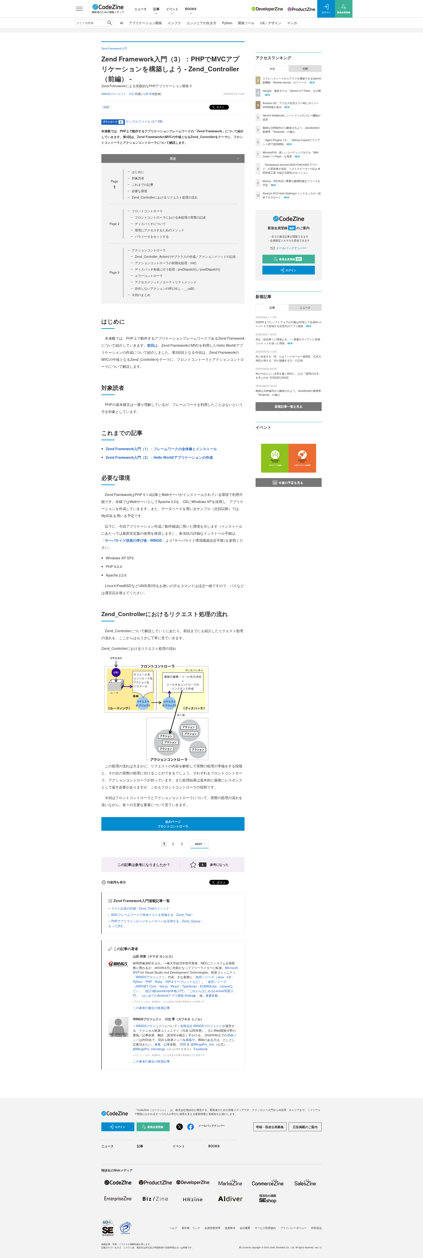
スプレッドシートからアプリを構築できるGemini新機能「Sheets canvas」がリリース (292, 80)
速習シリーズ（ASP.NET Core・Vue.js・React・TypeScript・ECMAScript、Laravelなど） (183, 986)
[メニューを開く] (79, 9)
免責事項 (230, 1228)
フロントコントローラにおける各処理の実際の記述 (170, 217)
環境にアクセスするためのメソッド (159, 230)
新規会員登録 (290, 259)
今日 (272, 69)
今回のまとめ (141, 295)
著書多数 (212, 995)
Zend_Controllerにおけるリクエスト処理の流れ (165, 197)
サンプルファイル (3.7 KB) (144, 121)
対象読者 (138, 178)
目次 (173, 158)
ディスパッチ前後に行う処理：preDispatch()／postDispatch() (177, 269)
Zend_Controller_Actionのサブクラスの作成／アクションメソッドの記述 (185, 256)
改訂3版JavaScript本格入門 (164, 991)
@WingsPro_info (202, 1044)
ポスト (220, 107)
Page (114, 223)
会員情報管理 (212, 1228)
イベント (172, 9)
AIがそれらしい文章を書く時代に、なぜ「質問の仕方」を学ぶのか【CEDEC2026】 (288, 375)
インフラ (174, 22)
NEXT (198, 844)
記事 (156, 9)
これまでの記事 (142, 184)
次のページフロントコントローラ (173, 823)
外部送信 (316, 1228)
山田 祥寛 (148, 94)
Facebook (201, 1049)
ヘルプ (173, 1228)
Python (227, 22)
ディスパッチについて (150, 223)
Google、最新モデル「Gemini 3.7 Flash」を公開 (292, 90)
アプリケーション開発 (145, 22)
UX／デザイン (270, 22)
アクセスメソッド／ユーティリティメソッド (166, 282)
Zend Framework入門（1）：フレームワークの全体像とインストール (161, 448)
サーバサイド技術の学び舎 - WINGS (133, 540)
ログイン (291, 270)
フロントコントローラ (147, 211)
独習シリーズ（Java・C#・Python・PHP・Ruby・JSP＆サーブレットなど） (183, 979)
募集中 (190, 1039)
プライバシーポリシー (293, 1228)
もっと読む (116, 925)
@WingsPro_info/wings (149, 1049)
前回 (150, 345)
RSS (183, 1044)
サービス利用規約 (265, 1228)
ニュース (140, 9)
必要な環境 (139, 191)
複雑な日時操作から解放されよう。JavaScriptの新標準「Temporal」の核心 (291, 129)
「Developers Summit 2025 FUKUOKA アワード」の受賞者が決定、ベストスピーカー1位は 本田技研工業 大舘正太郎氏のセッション (291, 168)
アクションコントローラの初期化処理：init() (166, 263)
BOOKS (190, 9)
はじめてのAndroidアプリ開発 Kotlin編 (169, 995)
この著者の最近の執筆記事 (151, 1008)
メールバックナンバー (291, 248)
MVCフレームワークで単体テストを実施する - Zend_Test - (152, 914)
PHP (106, 107)
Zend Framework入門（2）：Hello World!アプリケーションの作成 (159, 457)
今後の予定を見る (290, 482)
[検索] (109, 23)
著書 (157, 1044)
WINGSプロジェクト (150, 977)
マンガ (292, 22)
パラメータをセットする (152, 236)
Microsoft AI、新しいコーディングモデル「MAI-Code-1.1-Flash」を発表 (291, 154)
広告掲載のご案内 (305, 1127)
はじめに (138, 171)
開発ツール (246, 22)
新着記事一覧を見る (288, 406)
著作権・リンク (191, 1228)
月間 (305, 69)
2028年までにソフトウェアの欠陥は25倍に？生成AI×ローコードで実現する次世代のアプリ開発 (289, 324)
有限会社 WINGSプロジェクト (201, 1026)
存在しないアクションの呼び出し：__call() (165, 288)
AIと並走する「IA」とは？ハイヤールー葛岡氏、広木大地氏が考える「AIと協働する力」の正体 (288, 358)
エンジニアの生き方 (201, 22)
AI (121, 22)
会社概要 (245, 1228)
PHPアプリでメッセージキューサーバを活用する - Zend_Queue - (156, 921)
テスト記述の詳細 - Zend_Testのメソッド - (141, 908)
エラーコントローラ (149, 275)
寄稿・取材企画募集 (270, 1127)
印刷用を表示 (116, 882)
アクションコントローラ (149, 250)
